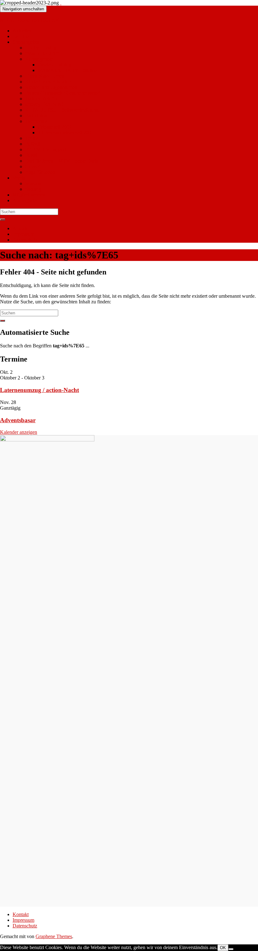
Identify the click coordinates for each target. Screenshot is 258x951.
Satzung (33, 189)
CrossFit (33, 166)
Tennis (31, 138)
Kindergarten (26, 200)
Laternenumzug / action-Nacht (39, 390)
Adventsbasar (18, 420)
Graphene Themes (54, 936)
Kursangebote (39, 59)
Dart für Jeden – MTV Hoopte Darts (61, 160)
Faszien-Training (54, 64)
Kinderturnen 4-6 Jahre (48, 81)
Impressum (23, 234)
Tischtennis (36, 121)
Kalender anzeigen (18, 432)
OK (223, 947)
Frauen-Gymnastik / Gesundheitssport (62, 93)
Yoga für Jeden (40, 172)
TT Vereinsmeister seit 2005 (65, 132)
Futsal (31, 155)
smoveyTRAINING (45, 104)
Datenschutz (25, 239)
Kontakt (21, 228)
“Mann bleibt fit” (42, 53)
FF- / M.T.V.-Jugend (45, 149)
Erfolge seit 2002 (55, 127)
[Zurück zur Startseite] (60, 2)
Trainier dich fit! (41, 98)
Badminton (36, 115)
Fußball (32, 144)
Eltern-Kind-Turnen (44, 76)
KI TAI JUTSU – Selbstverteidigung (61, 110)
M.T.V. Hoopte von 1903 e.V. (29, 20)
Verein (19, 177)
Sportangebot (26, 42)
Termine (21, 36)
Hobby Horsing (40, 47)
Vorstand (34, 183)
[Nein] (230, 949)
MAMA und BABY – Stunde (67, 70)
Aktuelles (22, 30)
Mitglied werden (29, 194)
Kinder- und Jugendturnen (51, 87)
